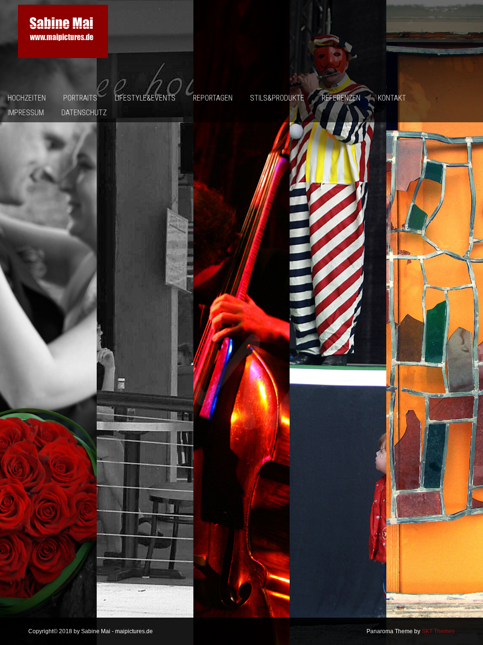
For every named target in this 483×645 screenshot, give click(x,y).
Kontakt (392, 97)
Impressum (26, 112)
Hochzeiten (27, 97)
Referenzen (341, 97)
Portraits (80, 97)
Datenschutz (84, 112)
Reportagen (213, 97)
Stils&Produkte (277, 97)
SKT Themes (438, 631)
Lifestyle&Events (145, 97)
